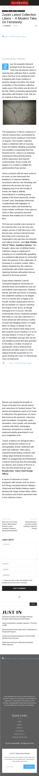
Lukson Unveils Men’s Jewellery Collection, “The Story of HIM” (19, 624)
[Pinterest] (14, 30)
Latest (10, 11)
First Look (11, 8)
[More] (23, 30)
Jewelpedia (7, 25)
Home (4, 8)
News (15, 11)
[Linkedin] (20, 709)
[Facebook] (4, 30)
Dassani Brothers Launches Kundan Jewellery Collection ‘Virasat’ (30, 525)
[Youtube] (29, 709)
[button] (3, 3)
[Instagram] (15, 709)
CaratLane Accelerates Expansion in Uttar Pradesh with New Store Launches (18, 637)
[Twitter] (9, 30)
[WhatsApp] (18, 30)
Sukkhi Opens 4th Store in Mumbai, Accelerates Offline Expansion (17, 643)
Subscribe (29, 766)
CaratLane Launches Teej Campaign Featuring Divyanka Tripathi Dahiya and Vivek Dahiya (17, 618)
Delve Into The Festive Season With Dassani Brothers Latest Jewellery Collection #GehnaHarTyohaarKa (9, 526)
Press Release (21, 11)
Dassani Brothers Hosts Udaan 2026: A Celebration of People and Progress (19, 631)
